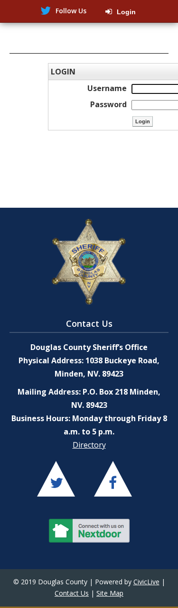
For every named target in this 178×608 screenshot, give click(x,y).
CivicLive (146, 581)
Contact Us (72, 593)
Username (107, 88)
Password (108, 104)
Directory (89, 445)
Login (126, 12)
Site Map (109, 593)
